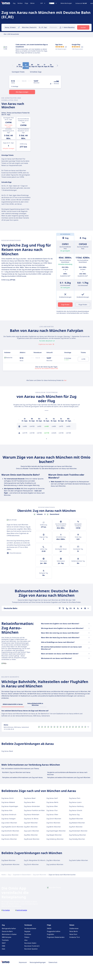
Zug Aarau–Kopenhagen (9, 806)
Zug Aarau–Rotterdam (31, 815)
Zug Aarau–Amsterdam (32, 806)
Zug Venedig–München (77, 839)
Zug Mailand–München (77, 823)
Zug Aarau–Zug (74, 815)
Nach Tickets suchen (8, 126)
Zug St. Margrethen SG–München (35, 860)
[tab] (18, 72)
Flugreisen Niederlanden (55, 937)
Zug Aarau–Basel (7, 751)
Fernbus (20, 3)
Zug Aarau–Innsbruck (8, 815)
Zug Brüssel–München (31, 839)
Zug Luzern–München (31, 831)
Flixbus (26, 937)
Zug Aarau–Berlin (52, 802)
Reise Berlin (73, 931)
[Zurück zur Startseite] (7, 3)
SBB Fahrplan (6, 937)
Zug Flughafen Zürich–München (12, 827)
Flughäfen (50, 934)
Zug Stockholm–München (10, 831)
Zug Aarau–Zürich (7, 798)
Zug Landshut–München (54, 864)
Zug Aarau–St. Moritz (31, 819)
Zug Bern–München (31, 827)
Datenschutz (53, 962)
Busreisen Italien (30, 943)
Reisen (71, 925)
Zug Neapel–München (54, 835)
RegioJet (27, 931)
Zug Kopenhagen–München (56, 831)
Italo (3, 949)
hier (65, 380)
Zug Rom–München (75, 827)
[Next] (57, 65)
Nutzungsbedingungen (38, 962)
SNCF (4, 943)
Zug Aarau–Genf (52, 798)
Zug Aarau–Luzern (75, 802)
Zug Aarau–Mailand (8, 802)
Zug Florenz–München (9, 839)
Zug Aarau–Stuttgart (8, 819)
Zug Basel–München (76, 819)
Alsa (25, 940)
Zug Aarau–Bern (29, 802)
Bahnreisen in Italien (9, 934)
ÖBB (3, 946)
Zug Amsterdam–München (78, 831)
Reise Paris (73, 934)
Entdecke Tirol (74, 937)
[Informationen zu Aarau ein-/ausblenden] (88, 727)
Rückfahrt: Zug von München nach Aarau (16, 772)
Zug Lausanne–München (9, 835)
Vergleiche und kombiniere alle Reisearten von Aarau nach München (67, 773)
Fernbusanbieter (30, 928)
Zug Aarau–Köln (6, 810)
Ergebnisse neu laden (45, 344)
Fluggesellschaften (53, 931)
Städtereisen (74, 928)
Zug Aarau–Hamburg (76, 806)
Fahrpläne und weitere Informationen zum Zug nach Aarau (22, 777)
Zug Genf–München (31, 823)
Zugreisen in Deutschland (22, 875)
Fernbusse (28, 925)
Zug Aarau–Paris (74, 798)
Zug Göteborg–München (54, 839)
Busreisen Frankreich (32, 946)
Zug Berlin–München (53, 827)
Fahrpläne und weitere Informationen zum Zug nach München (68, 777)
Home (3, 875)
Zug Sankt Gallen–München (78, 860)
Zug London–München (9, 823)
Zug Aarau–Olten (52, 815)
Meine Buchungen (66, 3)
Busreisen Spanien (31, 949)
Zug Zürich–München (53, 819)
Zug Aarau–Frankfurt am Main (34, 810)
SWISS (49, 928)
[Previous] (18, 419)
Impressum (23, 962)
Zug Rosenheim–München (10, 864)
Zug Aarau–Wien (52, 806)
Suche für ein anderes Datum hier (46, 368)
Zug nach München (39, 875)
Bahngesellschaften (9, 928)
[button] (43, 27)
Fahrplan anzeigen (8, 148)
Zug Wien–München (31, 835)
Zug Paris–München (53, 823)
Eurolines (27, 934)
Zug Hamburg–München (77, 835)
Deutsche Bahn (7, 931)
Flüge (26, 3)
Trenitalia (5, 940)
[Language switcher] (53, 3)
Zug (14, 3)
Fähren (32, 3)
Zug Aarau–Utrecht (75, 810)
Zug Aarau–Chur (52, 810)
